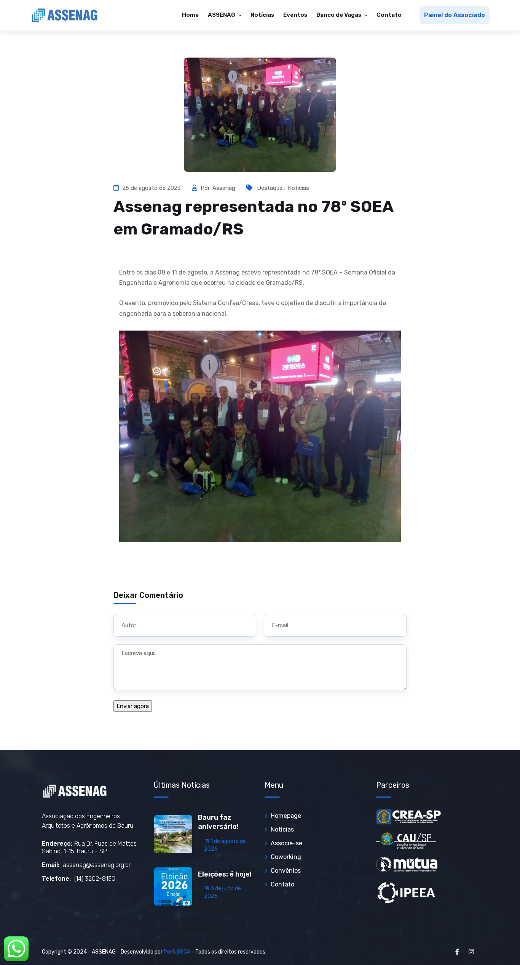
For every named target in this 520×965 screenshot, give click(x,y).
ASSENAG (222, 14)
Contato (389, 14)
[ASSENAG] (64, 15)
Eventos (295, 14)
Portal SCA (177, 952)
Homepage (286, 815)
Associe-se (286, 843)
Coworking (286, 857)
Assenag (224, 188)
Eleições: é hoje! (225, 874)
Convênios (286, 870)
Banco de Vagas (339, 14)
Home (190, 14)
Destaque (269, 188)
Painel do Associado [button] (454, 15)
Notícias (262, 14)
